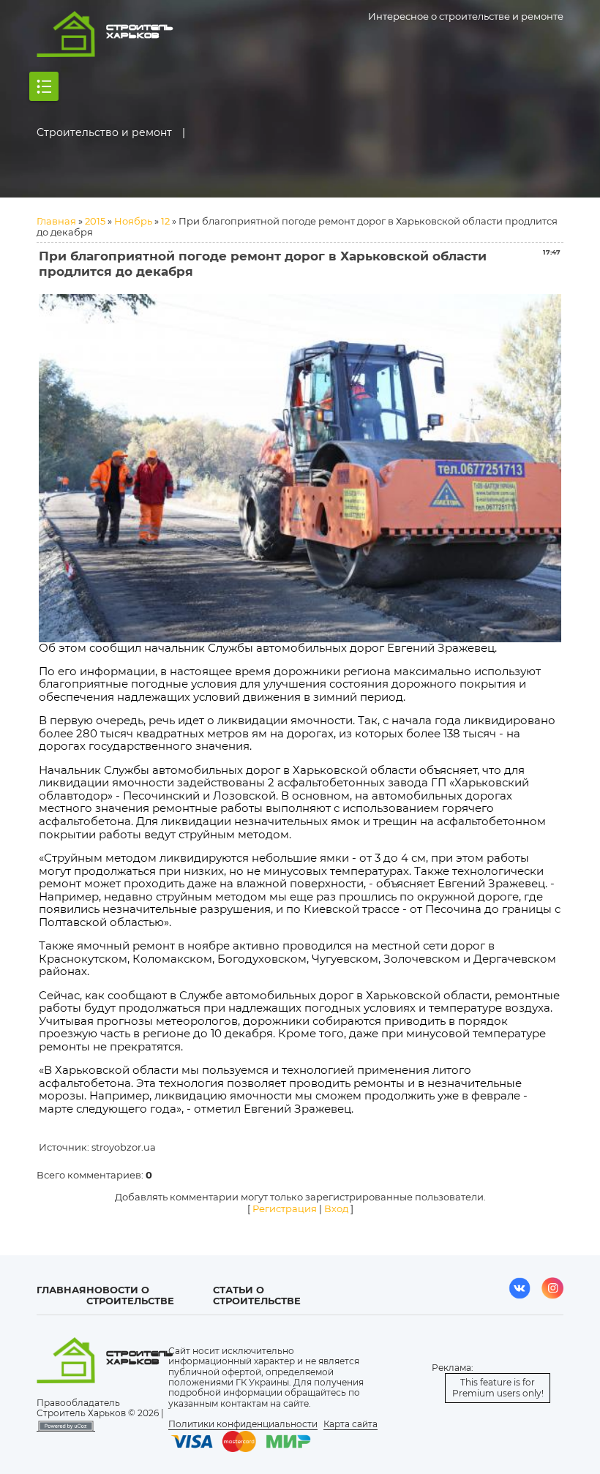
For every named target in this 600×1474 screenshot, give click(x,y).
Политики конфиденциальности (243, 1423)
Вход (336, 1208)
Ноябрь (133, 221)
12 (165, 221)
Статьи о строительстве (257, 1295)
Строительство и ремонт (104, 132)
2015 (95, 221)
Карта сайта (350, 1423)
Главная (56, 221)
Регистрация (284, 1208)
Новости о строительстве (130, 1295)
